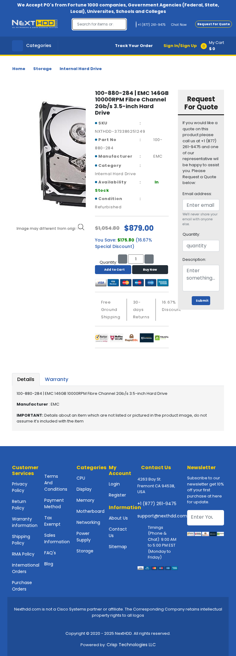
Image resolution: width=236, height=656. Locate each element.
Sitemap (118, 547)
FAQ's (50, 553)
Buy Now (150, 269)
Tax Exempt (52, 521)
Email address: (197, 194)
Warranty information (24, 522)
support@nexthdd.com (162, 516)
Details (25, 379)
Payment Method (54, 503)
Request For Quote (213, 24)
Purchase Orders (22, 585)
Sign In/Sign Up (180, 46)
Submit (202, 300)
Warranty (56, 379)
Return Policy (19, 504)
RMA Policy (23, 554)
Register (117, 495)
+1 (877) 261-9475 (156, 504)
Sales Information (57, 538)
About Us (118, 518)
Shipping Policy (21, 539)
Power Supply (84, 536)
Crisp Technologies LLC (131, 645)
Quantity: (191, 234)
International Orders (25, 568)
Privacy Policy (19, 487)
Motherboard (90, 511)
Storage (42, 69)
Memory (85, 500)
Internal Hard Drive (81, 69)
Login (114, 484)
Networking (88, 522)
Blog (48, 564)
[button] (214, 46)
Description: (194, 259)
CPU (81, 478)
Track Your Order (134, 46)
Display (84, 489)
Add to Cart (114, 269)
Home (18, 69)
